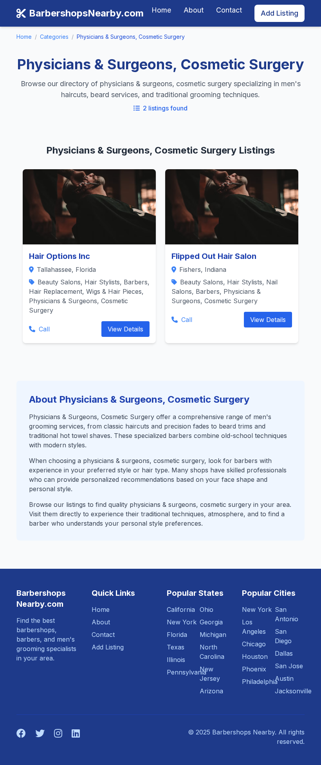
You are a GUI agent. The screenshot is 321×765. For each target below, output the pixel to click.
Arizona (211, 691)
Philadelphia (260, 681)
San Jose (289, 666)
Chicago (254, 644)
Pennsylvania (186, 672)
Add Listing (279, 13)
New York (182, 622)
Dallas (284, 653)
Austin (284, 678)
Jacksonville (293, 691)
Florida (177, 634)
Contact (229, 10)
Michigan (213, 634)
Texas (175, 647)
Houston (255, 656)
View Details (125, 329)
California (181, 609)
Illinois (176, 660)
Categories (54, 36)
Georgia (211, 622)
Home (161, 10)
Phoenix (254, 669)
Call (43, 329)
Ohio (206, 609)
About (194, 10)
